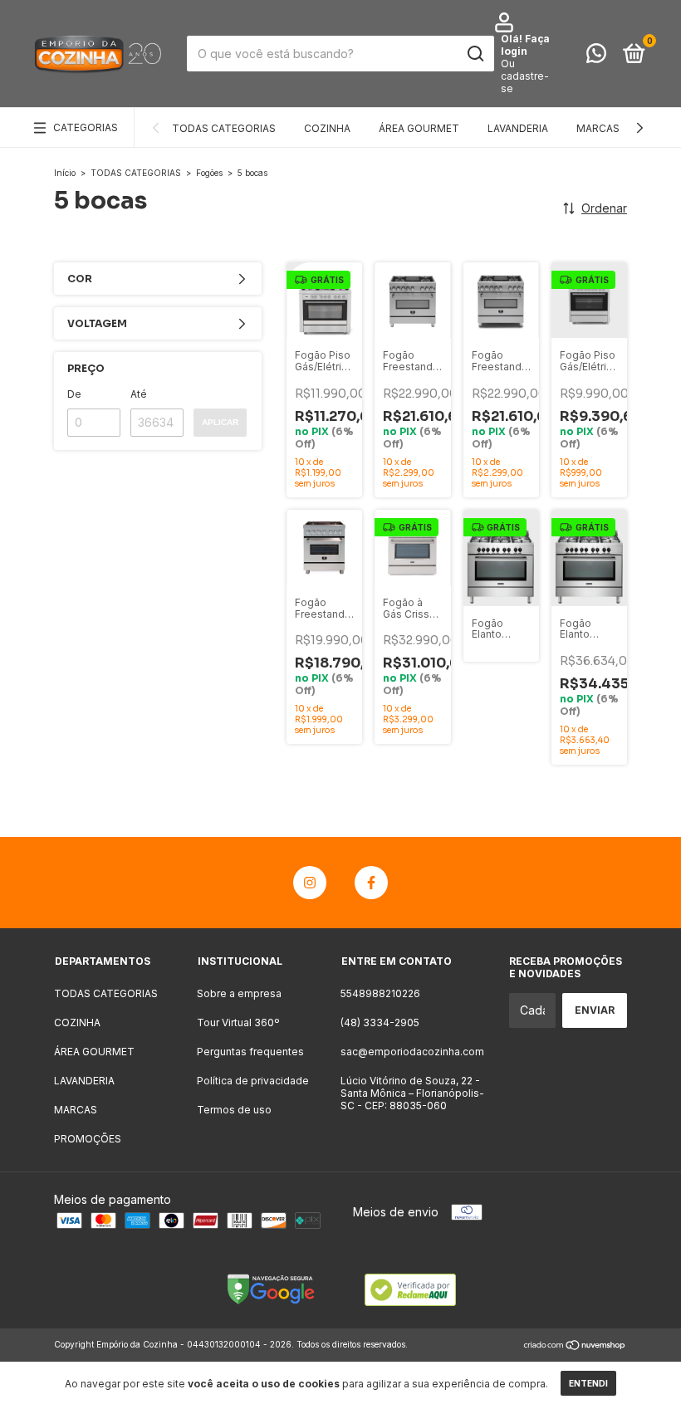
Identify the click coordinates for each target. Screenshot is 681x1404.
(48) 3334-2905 (379, 1022)
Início (65, 173)
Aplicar (220, 422)
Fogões (209, 173)
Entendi (588, 1383)
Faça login (525, 44)
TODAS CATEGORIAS (224, 128)
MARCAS (598, 128)
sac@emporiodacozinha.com (412, 1051)
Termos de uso (234, 1109)
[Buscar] (474, 54)
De (74, 394)
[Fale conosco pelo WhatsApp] (596, 56)
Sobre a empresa (239, 993)
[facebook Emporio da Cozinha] (371, 882)
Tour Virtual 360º (238, 1022)
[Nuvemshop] (575, 1346)
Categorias (85, 127)
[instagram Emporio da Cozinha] (309, 882)
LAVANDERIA (517, 128)
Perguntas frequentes (250, 1051)
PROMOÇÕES (87, 1138)
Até (138, 394)
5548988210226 (380, 993)
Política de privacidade (253, 1080)
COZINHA (327, 128)
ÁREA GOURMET (419, 128)
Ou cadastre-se (525, 76)
